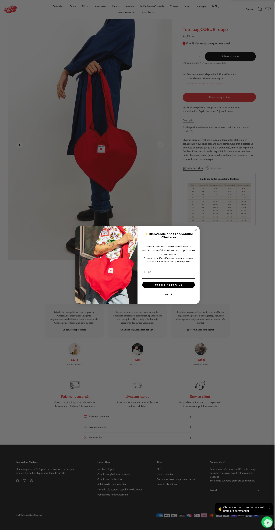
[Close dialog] (196, 230)
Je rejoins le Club (168, 285)
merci (168, 294)
